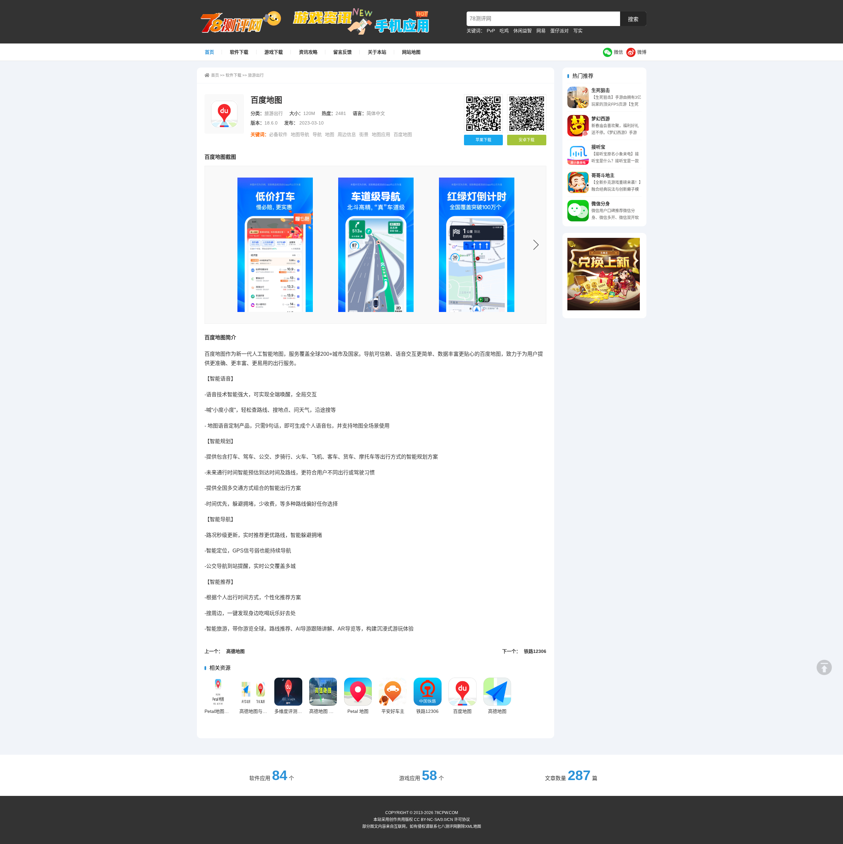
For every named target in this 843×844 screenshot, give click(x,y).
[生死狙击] (578, 97)
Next (536, 244)
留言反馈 (342, 52)
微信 (618, 52)
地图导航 (300, 134)
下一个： (524, 651)
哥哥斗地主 (602, 175)
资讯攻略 (308, 52)
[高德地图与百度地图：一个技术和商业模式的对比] (253, 692)
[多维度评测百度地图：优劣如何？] (288, 692)
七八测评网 (244, 21)
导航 (317, 134)
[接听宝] (578, 154)
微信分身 (600, 203)
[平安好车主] (393, 692)
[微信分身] (578, 210)
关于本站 (377, 52)
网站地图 (411, 52)
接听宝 (598, 147)
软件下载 (239, 52)
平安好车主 (392, 711)
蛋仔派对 (559, 30)
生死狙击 (600, 90)
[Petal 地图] (358, 692)
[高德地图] (497, 692)
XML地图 (473, 826)
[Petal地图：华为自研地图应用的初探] (218, 692)
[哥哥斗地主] (578, 182)
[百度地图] (275, 245)
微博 (641, 52)
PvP (491, 30)
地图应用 (381, 134)
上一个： (224, 651)
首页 (209, 52)
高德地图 (497, 711)
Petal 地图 (357, 711)
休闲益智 (522, 30)
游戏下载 (273, 52)
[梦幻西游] (578, 125)
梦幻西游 (600, 118)
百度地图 (403, 134)
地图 (329, 134)
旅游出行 (256, 75)
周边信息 (347, 134)
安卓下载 (526, 140)
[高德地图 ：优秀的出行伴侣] (323, 692)
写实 (578, 30)
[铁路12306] (428, 692)
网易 (541, 30)
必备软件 (278, 134)
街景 (363, 134)
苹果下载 (483, 140)
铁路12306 (427, 711)
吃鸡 (504, 30)
